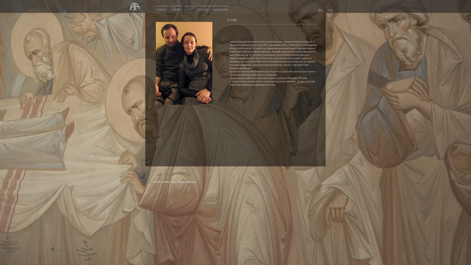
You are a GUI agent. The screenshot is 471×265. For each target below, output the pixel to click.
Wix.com (192, 181)
